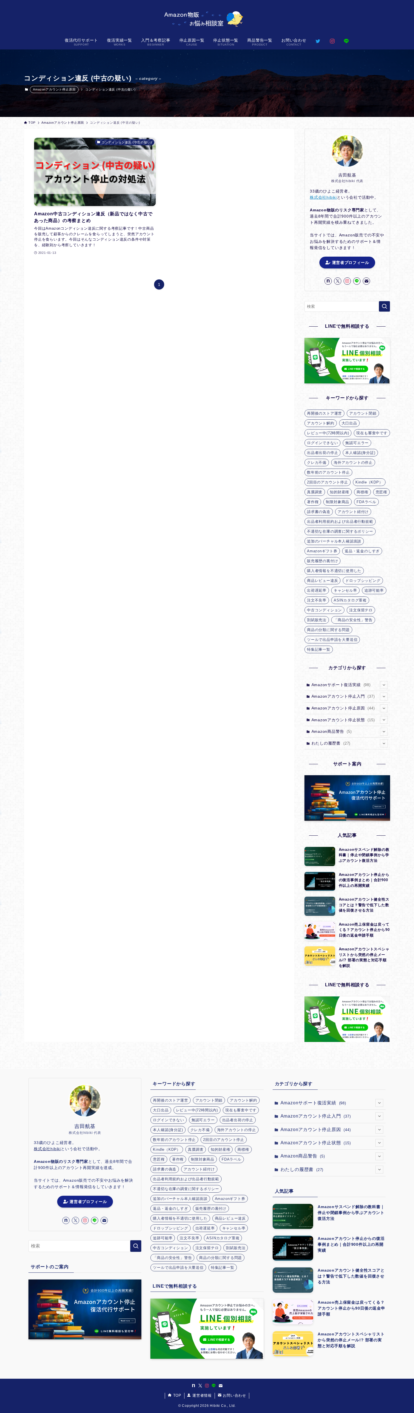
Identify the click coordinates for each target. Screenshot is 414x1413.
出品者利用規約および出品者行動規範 (340, 521)
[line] (356, 281)
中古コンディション (324, 610)
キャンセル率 (345, 590)
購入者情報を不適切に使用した (334, 571)
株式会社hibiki (323, 197)
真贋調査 (314, 492)
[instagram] (347, 281)
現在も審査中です (371, 433)
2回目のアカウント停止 (327, 482)
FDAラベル (366, 502)
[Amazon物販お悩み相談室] (207, 18)
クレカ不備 (316, 462)
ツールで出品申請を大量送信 (332, 639)
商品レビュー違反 (322, 580)
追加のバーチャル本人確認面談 (334, 541)
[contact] (366, 281)
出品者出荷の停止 (322, 453)
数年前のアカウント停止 (328, 472)
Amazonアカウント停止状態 (343, 720)
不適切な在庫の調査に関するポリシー (340, 531)
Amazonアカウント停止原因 (54, 89)
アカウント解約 (320, 423)
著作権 (313, 502)
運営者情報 (201, 1395)
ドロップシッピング (362, 580)
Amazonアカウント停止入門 (343, 696)
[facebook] (328, 281)
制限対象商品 (337, 502)
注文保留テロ (361, 610)
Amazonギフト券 (322, 551)
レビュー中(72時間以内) (328, 433)
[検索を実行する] (384, 306)
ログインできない (322, 443)
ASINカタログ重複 (350, 600)
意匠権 (381, 492)
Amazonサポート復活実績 (341, 684)
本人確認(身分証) (360, 453)
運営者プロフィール (350, 262)
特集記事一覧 (318, 649)
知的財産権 (339, 492)
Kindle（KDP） (369, 482)
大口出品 (349, 423)
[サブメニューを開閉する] (384, 685)
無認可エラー (357, 443)
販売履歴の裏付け (322, 561)
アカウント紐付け (353, 512)
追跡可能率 (374, 590)
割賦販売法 (316, 620)
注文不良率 (316, 600)
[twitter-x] (337, 281)
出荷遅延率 (316, 590)
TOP (176, 1395)
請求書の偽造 (318, 512)
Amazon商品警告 (331, 731)
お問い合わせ (233, 1395)
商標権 (362, 492)
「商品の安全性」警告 (353, 620)
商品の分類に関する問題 (328, 630)
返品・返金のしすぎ (362, 551)
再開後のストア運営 (324, 413)
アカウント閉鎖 (363, 413)
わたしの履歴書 (331, 743)
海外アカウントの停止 (353, 462)
